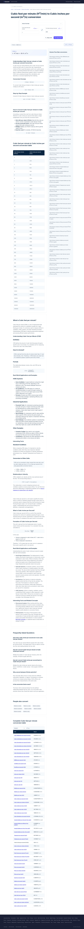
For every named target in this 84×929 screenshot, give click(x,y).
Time (51, 922)
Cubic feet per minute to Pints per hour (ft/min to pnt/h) (60, 232)
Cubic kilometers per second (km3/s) (22, 816)
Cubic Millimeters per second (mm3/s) (22, 735)
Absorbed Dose (7, 918)
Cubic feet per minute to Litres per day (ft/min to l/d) (60, 117)
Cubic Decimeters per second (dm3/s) (22, 742)
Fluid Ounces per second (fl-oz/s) (21, 853)
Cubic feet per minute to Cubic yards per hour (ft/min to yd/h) (59, 273)
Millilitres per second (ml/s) (20, 760)
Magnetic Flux (37, 920)
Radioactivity (14, 922)
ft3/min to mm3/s (17, 705)
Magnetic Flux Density (45, 920)
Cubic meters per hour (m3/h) (20, 805)
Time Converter (77, 1)
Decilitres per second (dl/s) (20, 767)
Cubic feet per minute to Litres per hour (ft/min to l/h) (60, 112)
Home (12, 9)
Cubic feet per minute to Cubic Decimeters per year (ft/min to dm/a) (59, 85)
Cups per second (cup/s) (19, 863)
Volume (62, 922)
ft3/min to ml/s (26, 711)
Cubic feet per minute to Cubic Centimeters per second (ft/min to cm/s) (59, 62)
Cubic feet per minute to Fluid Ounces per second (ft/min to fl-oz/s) (60, 204)
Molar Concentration (65, 920)
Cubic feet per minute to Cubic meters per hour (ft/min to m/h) (59, 149)
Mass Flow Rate (57, 920)
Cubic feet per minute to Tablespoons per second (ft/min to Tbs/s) (60, 190)
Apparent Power (23, 918)
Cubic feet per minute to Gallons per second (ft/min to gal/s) (58, 241)
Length (27, 920)
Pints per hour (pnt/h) (18, 874)
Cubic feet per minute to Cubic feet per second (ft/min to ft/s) (59, 255)
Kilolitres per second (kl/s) (19, 788)
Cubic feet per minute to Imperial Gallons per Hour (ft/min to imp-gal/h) (60, 176)
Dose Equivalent (59, 918)
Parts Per (75, 920)
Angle (18, 918)
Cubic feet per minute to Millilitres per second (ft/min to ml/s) (59, 89)
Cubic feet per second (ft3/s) (20, 891)
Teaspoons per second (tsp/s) (20, 835)
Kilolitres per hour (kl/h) (19, 795)
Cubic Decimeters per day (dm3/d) (21, 753)
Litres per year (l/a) (18, 784)
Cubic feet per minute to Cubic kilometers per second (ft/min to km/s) (59, 163)
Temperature (37, 922)
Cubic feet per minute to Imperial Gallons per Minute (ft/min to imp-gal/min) (59, 172)
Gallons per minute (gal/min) (20, 884)
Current (35, 918)
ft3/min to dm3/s (36, 705)
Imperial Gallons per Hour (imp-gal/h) (22, 828)
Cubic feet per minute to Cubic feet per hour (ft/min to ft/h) (58, 259)
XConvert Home (69, 1)
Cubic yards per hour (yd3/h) (20, 905)
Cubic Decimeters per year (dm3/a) (21, 756)
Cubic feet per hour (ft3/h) (20, 895)
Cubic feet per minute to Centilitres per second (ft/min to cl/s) (59, 94)
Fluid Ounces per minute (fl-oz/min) (21, 856)
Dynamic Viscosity (67, 918)
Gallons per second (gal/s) (19, 881)
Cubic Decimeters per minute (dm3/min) (22, 746)
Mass (52, 920)
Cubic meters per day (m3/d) (20, 809)
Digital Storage (53, 918)
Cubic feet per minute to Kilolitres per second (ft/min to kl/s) (59, 126)
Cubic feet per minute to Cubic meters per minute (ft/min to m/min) (60, 144)
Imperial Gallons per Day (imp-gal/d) (22, 831)
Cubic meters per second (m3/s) (21, 798)
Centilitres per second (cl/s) (20, 763)
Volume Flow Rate (25, 9)
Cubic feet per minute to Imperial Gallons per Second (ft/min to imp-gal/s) (59, 167)
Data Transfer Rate (41, 918)
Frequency (9, 920)
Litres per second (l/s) (19, 770)
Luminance (32, 920)
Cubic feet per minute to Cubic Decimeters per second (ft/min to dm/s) (59, 66)
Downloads (25, 926)
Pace (71, 920)
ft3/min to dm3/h (27, 708)
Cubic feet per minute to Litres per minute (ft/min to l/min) (60, 108)
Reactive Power (28, 922)
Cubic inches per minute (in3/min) (21, 845)
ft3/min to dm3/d (37, 708)
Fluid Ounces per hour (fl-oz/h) (20, 860)
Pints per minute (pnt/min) (19, 870)
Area (28, 918)
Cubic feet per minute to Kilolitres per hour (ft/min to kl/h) (60, 135)
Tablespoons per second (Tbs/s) (21, 838)
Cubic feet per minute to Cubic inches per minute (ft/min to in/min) (59, 195)
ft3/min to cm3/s (27, 705)
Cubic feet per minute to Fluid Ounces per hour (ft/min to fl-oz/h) (59, 213)
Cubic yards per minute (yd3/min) (21, 902)
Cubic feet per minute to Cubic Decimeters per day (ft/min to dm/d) (60, 80)
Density (47, 918)
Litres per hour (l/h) (18, 777)
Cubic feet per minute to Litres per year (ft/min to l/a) (60, 121)
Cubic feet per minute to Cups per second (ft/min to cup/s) (60, 218)
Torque (54, 922)
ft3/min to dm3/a (17, 711)
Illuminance (14, 920)
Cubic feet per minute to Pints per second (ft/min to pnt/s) (60, 222)
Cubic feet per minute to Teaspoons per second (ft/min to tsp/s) (59, 186)
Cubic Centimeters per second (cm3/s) (22, 738)
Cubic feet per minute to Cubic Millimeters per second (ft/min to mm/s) (59, 57)
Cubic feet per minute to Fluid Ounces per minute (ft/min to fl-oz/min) (60, 209)
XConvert (5, 926)
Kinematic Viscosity (21, 920)
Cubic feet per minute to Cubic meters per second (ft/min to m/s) (60, 140)
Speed (33, 922)
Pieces (79, 920)
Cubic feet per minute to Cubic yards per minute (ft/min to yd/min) (59, 268)
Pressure (9, 922)
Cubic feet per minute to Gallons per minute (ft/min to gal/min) (58, 245)
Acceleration (13, 918)
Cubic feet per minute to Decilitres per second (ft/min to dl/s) (59, 98)
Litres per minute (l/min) (19, 774)
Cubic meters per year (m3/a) (20, 812)
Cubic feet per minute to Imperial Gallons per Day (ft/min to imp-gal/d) (60, 181)
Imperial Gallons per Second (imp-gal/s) (22, 819)
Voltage (58, 922)
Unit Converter (17, 9)
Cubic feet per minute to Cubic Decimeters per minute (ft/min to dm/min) (59, 71)
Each (73, 918)
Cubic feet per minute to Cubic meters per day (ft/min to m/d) (59, 153)
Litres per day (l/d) (18, 781)
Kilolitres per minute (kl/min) (20, 791)
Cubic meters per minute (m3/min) (21, 802)
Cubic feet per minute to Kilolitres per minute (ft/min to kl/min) (59, 130)
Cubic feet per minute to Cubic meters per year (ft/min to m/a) (59, 158)
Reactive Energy (20, 922)
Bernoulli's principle (20, 619)
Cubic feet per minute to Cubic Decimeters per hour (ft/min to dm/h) (59, 75)
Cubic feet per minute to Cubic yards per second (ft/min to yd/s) (59, 264)
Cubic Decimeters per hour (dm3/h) (21, 749)
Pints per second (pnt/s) (19, 867)
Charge (31, 918)
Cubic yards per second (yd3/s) (21, 898)
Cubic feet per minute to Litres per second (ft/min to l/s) (60, 103)
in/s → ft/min (68, 44)
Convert (10, 1)
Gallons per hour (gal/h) (19, 888)
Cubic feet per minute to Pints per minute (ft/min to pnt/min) (60, 227)
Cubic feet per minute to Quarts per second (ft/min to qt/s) (58, 236)
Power (5, 922)
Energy (76, 918)
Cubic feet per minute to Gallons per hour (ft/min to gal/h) (60, 250)
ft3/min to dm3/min (18, 708)
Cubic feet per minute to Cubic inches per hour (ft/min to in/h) (59, 199)
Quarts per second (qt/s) (19, 877)
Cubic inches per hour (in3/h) (20, 849)
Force (5, 920)
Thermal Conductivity (45, 922)
